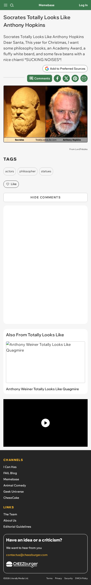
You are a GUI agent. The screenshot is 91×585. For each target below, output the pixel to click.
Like (14, 184)
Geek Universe (13, 491)
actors (9, 171)
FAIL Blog (10, 473)
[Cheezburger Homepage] (45, 565)
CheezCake (11, 498)
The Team (10, 514)
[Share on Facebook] (57, 78)
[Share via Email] (84, 78)
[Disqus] (45, 267)
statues (46, 171)
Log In (83, 5)
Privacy (58, 578)
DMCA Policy (81, 578)
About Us (9, 520)
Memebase (46, 5)
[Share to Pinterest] (75, 78)
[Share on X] (66, 78)
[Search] (12, 5)
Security (68, 578)
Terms (49, 578)
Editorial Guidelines (17, 526)
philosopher (27, 171)
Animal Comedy (14, 485)
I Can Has (10, 467)
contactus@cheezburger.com (27, 555)
